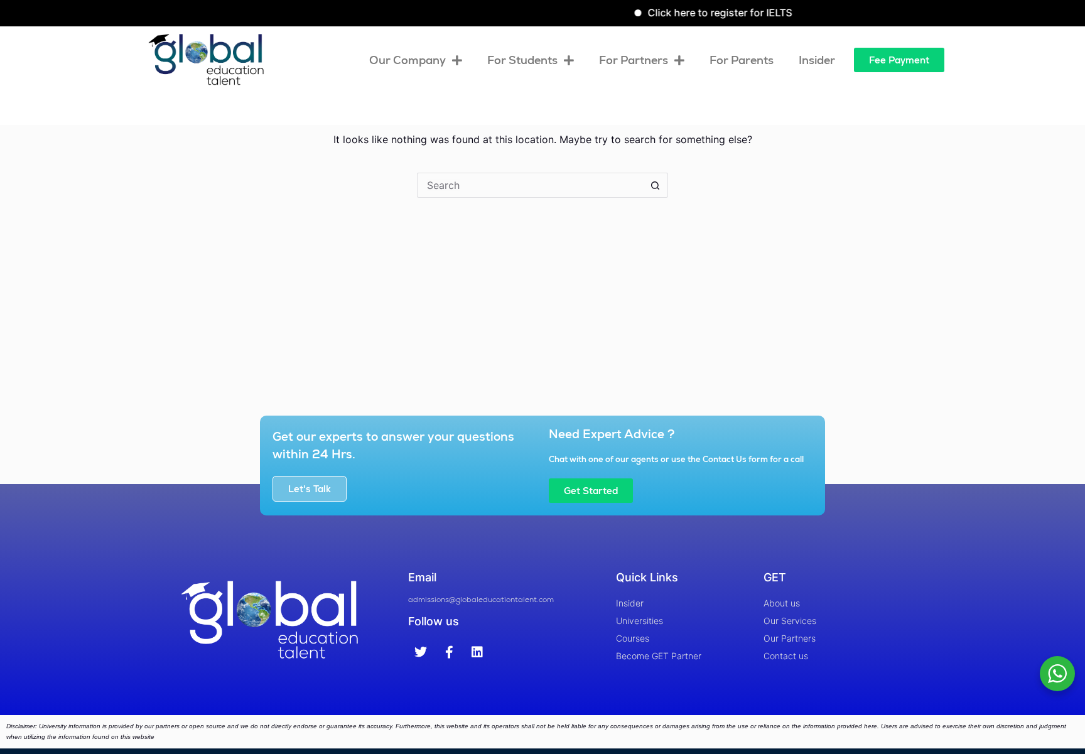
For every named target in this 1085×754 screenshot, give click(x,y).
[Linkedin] (477, 652)
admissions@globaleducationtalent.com (481, 600)
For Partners (633, 60)
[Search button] (655, 185)
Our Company (407, 60)
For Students (522, 60)
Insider (817, 60)
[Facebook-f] (449, 652)
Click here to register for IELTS (706, 12)
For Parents (742, 60)
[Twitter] (420, 652)
